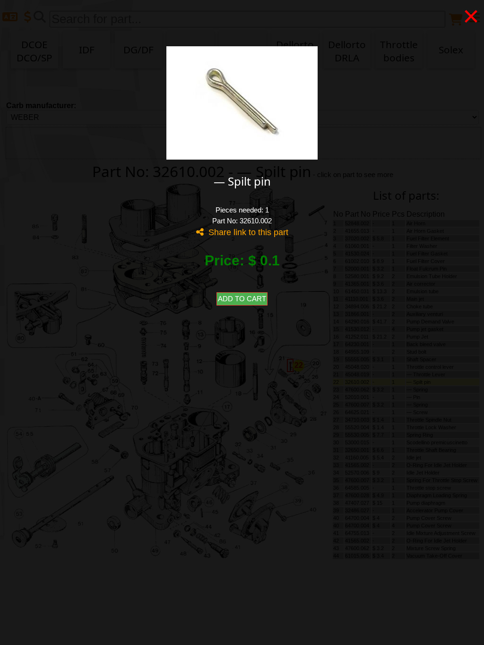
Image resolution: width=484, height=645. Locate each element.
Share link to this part (246, 232)
